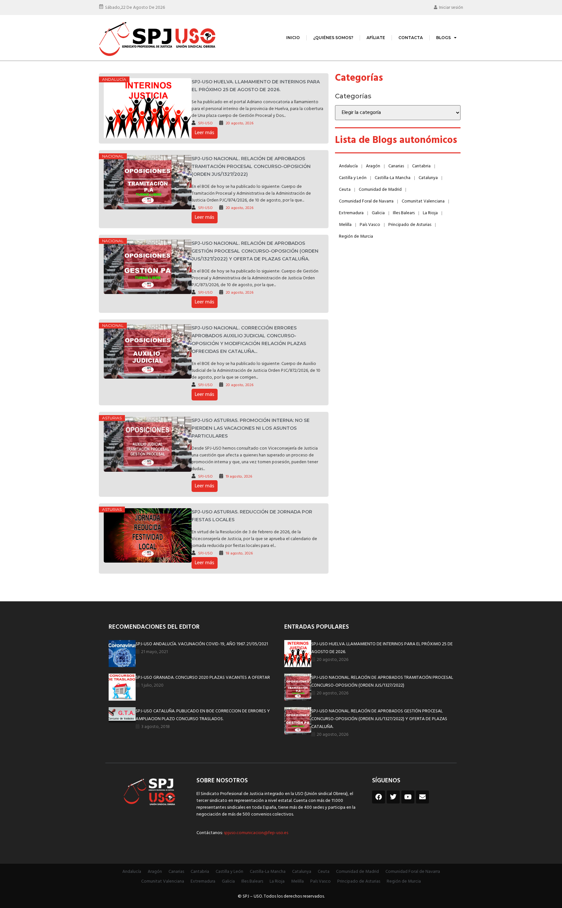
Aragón (373, 166)
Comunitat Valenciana (423, 201)
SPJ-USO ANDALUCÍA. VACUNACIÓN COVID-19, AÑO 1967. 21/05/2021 (202, 644)
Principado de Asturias (409, 225)
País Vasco (370, 225)
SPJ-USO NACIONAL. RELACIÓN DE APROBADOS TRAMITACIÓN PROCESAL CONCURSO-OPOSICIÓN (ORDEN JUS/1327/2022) (251, 166)
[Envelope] (422, 796)
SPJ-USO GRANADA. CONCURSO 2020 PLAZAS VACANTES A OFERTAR (203, 677)
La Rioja (430, 213)
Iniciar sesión (451, 7)
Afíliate (376, 37)
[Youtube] (407, 796)
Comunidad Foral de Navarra (366, 201)
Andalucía (114, 79)
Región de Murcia (356, 236)
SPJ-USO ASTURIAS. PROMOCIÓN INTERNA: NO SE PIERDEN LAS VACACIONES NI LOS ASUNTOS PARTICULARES (251, 428)
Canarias (396, 166)
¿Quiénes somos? (333, 37)
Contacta (410, 37)
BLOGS (443, 37)
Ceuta (345, 189)
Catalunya (428, 178)
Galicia (378, 213)
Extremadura (351, 213)
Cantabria (421, 166)
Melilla (345, 225)
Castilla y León (353, 178)
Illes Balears (404, 213)
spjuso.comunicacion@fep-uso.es (255, 833)
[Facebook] (378, 796)
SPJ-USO (205, 123)
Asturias (112, 417)
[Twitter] (393, 796)
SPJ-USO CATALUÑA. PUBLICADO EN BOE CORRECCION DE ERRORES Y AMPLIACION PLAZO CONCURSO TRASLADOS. (203, 715)
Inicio (293, 37)
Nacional (113, 156)
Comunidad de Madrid (380, 189)
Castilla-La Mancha (392, 178)
